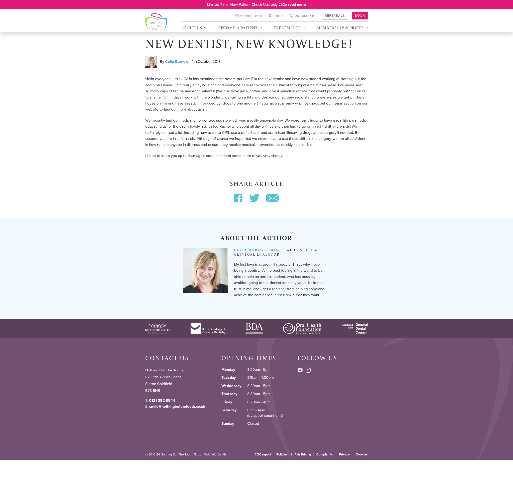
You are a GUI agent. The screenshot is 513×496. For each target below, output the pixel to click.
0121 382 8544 (304, 15)
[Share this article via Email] (272, 198)
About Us (191, 27)
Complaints (324, 454)
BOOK (360, 15)
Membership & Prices (340, 27)
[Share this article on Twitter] (254, 198)
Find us (277, 15)
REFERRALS (335, 15)
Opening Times (250, 15)
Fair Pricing (303, 454)
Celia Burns (175, 61)
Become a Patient (238, 27)
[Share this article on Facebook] (238, 198)
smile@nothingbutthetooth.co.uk (177, 406)
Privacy (344, 454)
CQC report (262, 454)
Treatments (287, 27)
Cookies (362, 454)
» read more (295, 4)
